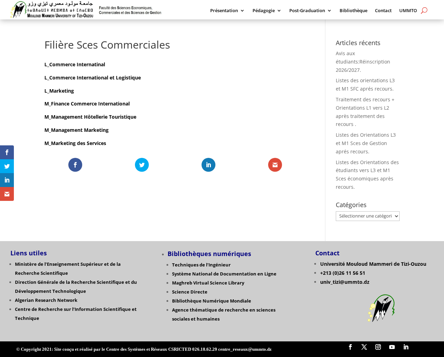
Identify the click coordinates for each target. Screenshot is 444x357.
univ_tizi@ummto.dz (344, 282)
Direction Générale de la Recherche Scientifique (69, 282)
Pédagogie (264, 11)
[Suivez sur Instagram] (378, 346)
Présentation (224, 11)
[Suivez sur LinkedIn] (405, 346)
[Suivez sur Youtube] (392, 346)
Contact (383, 11)
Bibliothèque (353, 11)
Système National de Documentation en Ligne (224, 274)
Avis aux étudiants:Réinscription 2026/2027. (363, 61)
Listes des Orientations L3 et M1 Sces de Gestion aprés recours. (366, 143)
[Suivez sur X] (364, 346)
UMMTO (408, 11)
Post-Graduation (307, 11)
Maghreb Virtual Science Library (208, 283)
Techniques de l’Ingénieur (201, 265)
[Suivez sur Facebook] (350, 346)
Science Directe (189, 292)
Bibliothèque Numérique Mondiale (211, 301)
